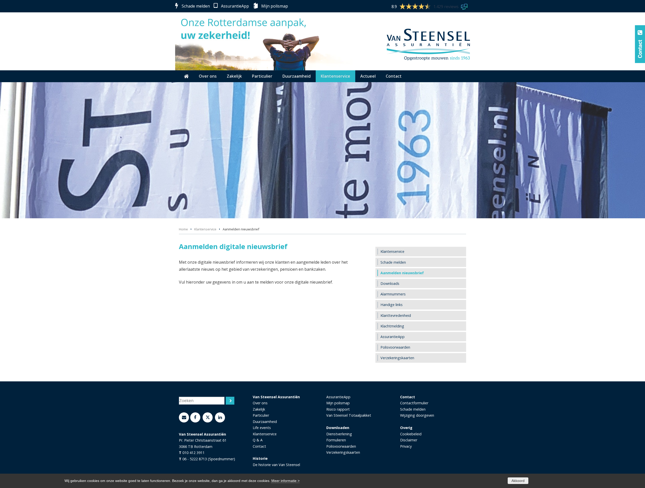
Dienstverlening (339, 434)
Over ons (260, 403)
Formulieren (336, 440)
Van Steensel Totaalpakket (348, 415)
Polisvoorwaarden (341, 446)
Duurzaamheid (265, 421)
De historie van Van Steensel (276, 464)
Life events (262, 427)
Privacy (406, 446)
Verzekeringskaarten (343, 452)
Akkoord (518, 481)
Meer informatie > (285, 481)
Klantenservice (205, 229)
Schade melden (196, 6)
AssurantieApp (235, 6)
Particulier (261, 415)
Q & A (258, 440)
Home (183, 229)
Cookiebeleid (411, 434)
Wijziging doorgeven (417, 415)
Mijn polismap (274, 6)
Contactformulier (414, 403)
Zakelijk (259, 409)
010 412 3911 (193, 452)
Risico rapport (338, 409)
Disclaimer (408, 440)
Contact (259, 446)
